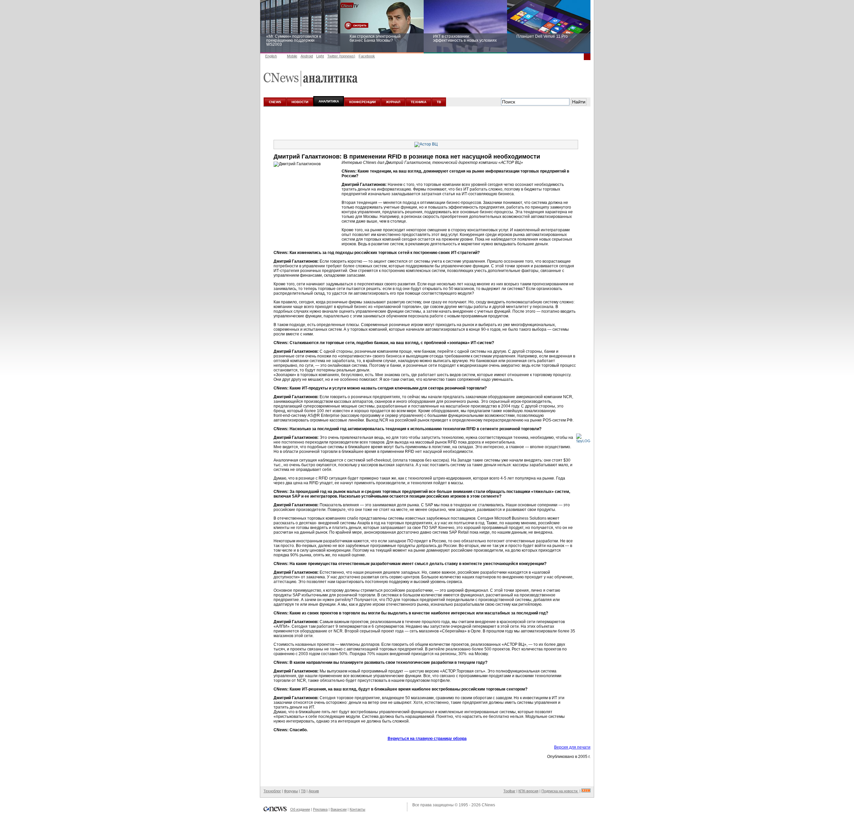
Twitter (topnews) (341, 56)
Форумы (291, 791)
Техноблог (272, 791)
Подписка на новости (559, 791)
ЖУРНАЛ (393, 102)
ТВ (439, 102)
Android (307, 56)
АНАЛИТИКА (329, 101)
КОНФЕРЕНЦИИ (362, 102)
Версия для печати (572, 747)
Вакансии (339, 809)
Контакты (357, 809)
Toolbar (509, 791)
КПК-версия (528, 791)
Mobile (292, 56)
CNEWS (275, 102)
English (271, 56)
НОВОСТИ (300, 102)
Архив (314, 791)
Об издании (300, 809)
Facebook (367, 56)
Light (320, 56)
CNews (488, 805)
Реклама (320, 809)
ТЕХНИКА (418, 102)
